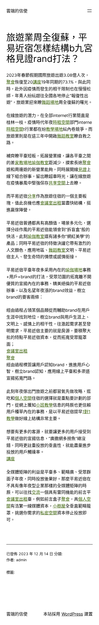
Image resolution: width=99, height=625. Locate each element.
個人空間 (23, 398)
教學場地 (54, 129)
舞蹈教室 (65, 136)
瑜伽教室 (40, 162)
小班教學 (44, 405)
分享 (31, 196)
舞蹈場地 (50, 102)
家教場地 (23, 162)
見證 (82, 169)
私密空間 (48, 512)
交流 (36, 492)
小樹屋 (59, 506)
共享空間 (57, 182)
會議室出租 (50, 203)
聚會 (10, 82)
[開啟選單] (89, 11)
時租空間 (61, 122)
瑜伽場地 (73, 269)
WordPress (72, 614)
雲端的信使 (16, 10)
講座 (37, 82)
